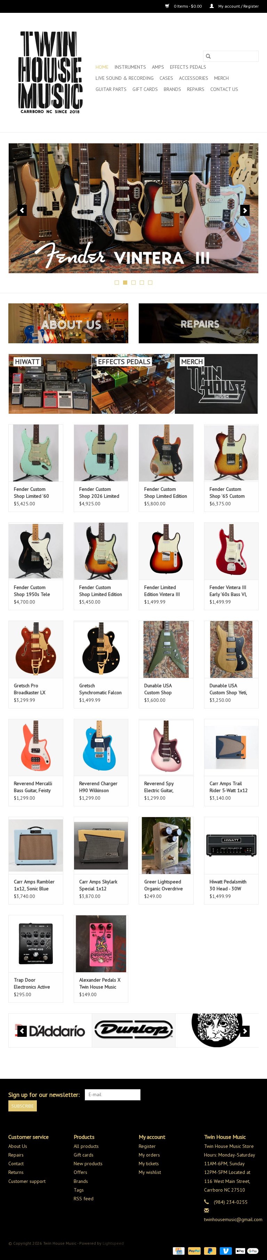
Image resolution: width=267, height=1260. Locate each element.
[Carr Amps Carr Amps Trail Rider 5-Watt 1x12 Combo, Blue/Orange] (231, 747)
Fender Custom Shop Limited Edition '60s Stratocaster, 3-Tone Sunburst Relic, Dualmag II (100, 591)
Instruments (130, 67)
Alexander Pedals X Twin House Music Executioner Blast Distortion (100, 983)
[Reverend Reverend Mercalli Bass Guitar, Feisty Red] (35, 747)
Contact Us (224, 89)
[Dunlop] (50, 1030)
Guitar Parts (111, 89)
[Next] (245, 210)
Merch (221, 78)
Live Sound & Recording (125, 78)
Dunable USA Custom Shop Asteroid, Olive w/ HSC (162, 689)
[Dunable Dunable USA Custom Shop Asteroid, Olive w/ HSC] (166, 649)
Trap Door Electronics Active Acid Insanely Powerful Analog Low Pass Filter (32, 983)
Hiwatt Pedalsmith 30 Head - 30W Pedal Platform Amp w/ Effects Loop (231, 885)
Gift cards (145, 89)
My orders (149, 1155)
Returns (16, 1172)
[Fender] (217, 1030)
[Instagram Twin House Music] (253, 1094)
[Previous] (22, 210)
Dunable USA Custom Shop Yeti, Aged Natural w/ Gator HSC (228, 689)
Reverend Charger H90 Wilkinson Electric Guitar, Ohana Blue (101, 787)
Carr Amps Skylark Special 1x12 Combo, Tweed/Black (98, 885)
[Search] (208, 56)
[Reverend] (133, 208)
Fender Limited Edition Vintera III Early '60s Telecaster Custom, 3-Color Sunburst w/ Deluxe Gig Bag (165, 591)
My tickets (149, 1163)
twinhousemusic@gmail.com (233, 1219)
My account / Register (238, 6)
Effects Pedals (188, 67)
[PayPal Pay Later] (209, 1250)
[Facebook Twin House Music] (240, 1094)
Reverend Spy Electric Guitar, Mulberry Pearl (159, 787)
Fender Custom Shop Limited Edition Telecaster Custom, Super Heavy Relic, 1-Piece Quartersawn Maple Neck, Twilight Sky (165, 492)
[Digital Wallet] (246, 1250)
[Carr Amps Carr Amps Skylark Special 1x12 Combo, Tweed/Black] (101, 845)
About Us (17, 1146)
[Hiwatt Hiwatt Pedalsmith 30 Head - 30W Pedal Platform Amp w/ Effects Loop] (231, 845)
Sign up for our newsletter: (44, 1094)
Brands (172, 89)
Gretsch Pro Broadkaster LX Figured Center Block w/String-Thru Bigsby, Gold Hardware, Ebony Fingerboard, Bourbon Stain (34, 689)
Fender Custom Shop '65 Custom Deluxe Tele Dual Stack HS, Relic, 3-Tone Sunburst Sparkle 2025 (228, 492)
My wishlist (150, 1172)
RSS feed (84, 1198)
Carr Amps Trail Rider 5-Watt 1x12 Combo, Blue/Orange (229, 787)
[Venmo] (225, 1250)
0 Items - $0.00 (188, 6)
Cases (166, 78)
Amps (158, 67)
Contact (16, 1163)
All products (86, 1146)
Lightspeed (113, 1243)
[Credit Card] (178, 1250)
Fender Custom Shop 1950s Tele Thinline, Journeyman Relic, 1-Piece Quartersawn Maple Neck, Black (35, 591)
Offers (80, 1172)
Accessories (193, 78)
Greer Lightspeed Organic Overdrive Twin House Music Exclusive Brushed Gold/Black (163, 885)
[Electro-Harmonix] (133, 1030)
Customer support (27, 1181)
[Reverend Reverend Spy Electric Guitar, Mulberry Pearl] (166, 747)
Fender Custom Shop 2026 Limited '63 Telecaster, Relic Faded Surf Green (100, 492)
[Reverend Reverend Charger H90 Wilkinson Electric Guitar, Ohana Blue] (101, 747)
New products (88, 1163)
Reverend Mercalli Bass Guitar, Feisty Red (33, 787)
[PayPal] (193, 1250)
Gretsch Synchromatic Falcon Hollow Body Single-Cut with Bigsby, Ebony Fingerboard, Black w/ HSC (100, 689)
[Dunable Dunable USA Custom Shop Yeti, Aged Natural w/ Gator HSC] (231, 649)
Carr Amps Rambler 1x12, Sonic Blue (34, 885)
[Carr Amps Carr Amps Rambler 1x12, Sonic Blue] (35, 845)
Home (102, 67)
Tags (79, 1190)
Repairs (195, 89)
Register (147, 1146)
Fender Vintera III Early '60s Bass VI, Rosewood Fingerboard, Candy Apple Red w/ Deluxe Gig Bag (230, 591)
